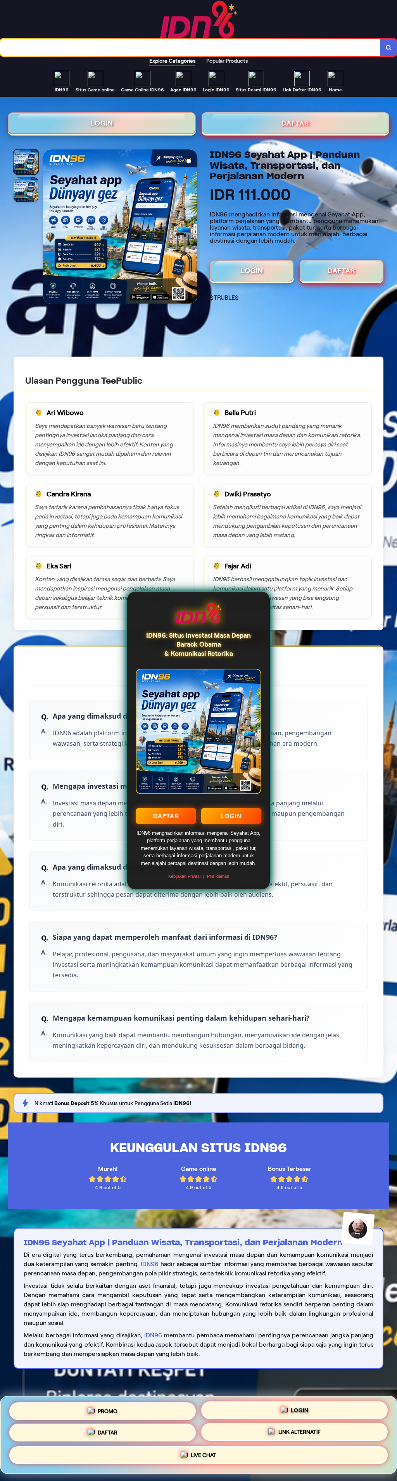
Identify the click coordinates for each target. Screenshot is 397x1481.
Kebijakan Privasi (184, 876)
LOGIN (231, 816)
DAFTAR (166, 816)
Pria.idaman (218, 876)
